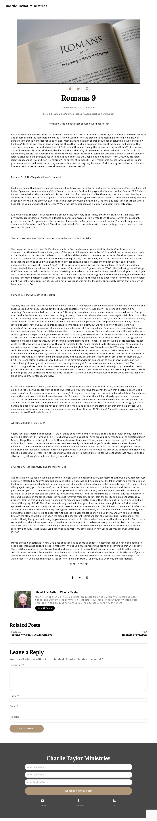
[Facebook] (78, 800)
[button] (149, 6)
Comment (17, 665)
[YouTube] (42, 800)
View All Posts (45, 608)
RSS (114, 805)
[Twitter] (79, 577)
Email (14, 706)
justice (78, 114)
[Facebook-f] (72, 577)
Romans (90, 107)
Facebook (78, 805)
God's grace (67, 114)
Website (14, 716)
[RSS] (114, 800)
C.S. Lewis (54, 114)
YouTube (42, 805)
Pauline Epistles (91, 114)
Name (14, 696)
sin (112, 114)
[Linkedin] (87, 577)
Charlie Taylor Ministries (26, 6)
